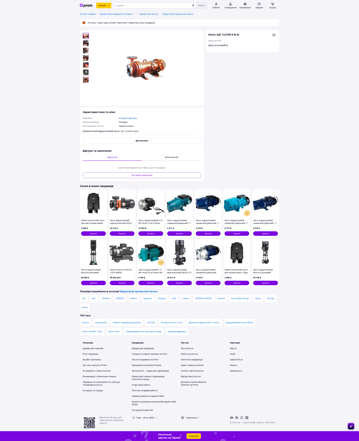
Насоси (85, 322)
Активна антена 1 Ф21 (172, 322)
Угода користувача (141, 384)
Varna (85, 307)
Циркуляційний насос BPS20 (239, 322)
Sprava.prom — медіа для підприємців (150, 370)
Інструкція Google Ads (142, 410)
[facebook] (236, 417)
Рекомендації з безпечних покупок (99, 376)
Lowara (185, 298)
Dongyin (162, 298)
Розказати (194, 436)
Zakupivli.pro (236, 370)
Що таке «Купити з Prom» (95, 365)
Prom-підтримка (90, 354)
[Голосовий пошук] (193, 5)
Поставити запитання (141, 175)
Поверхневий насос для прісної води (144, 331)
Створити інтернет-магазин (145, 354)
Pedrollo (106, 298)
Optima (221, 298)
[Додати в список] (273, 35)
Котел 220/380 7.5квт (92, 331)
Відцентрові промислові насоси (178, 14)
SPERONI (120, 298)
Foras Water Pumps (240, 298)
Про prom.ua (187, 348)
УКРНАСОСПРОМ (203, 298)
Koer (174, 298)
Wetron (133, 298)
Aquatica (147, 298)
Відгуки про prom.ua (191, 376)
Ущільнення (101, 322)
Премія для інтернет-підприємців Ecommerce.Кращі (148, 378)
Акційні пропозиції (92, 359)
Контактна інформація (192, 359)
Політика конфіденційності (145, 390)
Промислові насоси (148, 14)
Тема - (142, 417)
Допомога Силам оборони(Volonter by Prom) (193, 383)
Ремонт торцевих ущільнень (127, 322)
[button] (93, 233)
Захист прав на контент (192, 365)
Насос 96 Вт (114, 331)
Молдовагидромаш (177, 331)
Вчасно (233, 365)
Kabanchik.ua (236, 359)
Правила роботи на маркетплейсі (148, 396)
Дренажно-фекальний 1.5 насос (204, 322)
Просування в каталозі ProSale (146, 365)
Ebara (258, 298)
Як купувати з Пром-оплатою (97, 370)
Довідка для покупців (93, 348)
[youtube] (231, 417)
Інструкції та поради (93, 390)
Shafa (232, 354)
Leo (83, 298)
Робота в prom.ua (189, 354)
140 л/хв (151, 322)
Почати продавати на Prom (145, 359)
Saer (94, 298)
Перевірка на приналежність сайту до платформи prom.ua (101, 383)
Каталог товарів (87, 14)
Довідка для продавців (143, 348)
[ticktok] (246, 417)
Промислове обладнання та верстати (117, 14)
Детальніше (142, 140)
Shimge (270, 298)
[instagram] (241, 417)
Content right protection (192, 370)
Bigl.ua (233, 348)
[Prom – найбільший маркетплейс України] (86, 5)
